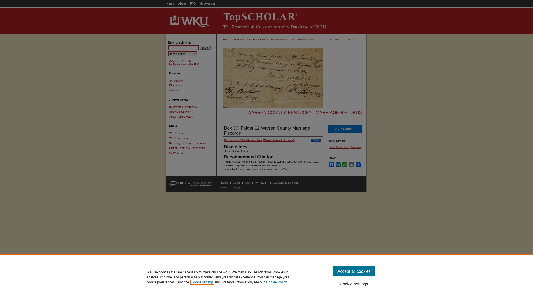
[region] (266, 277)
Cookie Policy (276, 282)
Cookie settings (202, 282)
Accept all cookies (354, 271)
